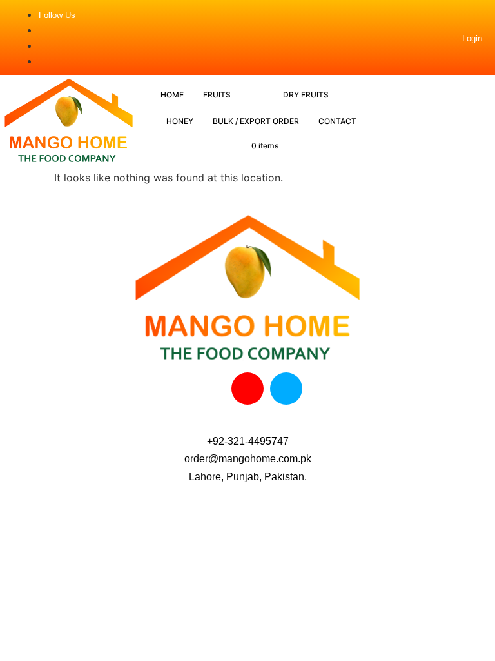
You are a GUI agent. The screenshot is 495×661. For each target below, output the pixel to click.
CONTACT (337, 121)
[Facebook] (209, 388)
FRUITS (217, 94)
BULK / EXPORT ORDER (256, 121)
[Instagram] (247, 388)
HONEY (179, 121)
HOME (172, 94)
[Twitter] (286, 388)
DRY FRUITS (306, 94)
